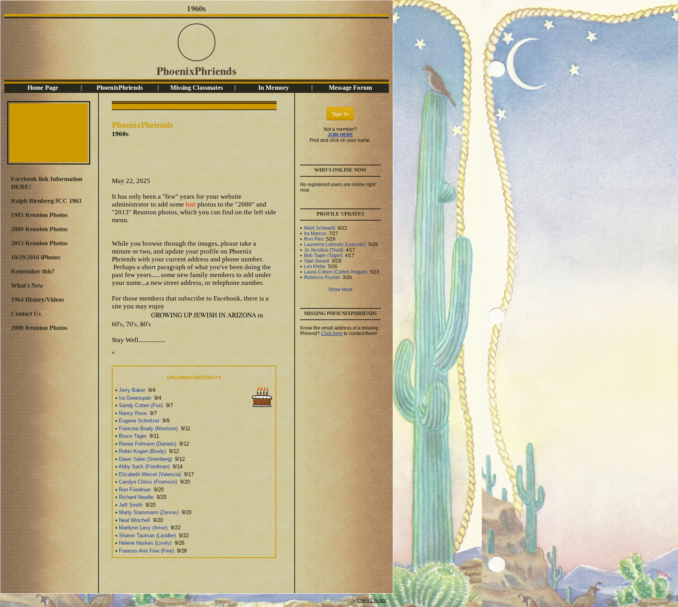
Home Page (42, 87)
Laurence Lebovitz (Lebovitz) (335, 244)
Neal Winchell (134, 520)
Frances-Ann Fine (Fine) (146, 551)
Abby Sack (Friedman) (144, 466)
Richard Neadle (136, 497)
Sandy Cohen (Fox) (141, 405)
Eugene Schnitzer (139, 421)
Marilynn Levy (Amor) (143, 528)
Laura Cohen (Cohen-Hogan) (335, 272)
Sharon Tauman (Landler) (147, 535)
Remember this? (33, 271)
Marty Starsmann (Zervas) (149, 512)
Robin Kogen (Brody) (142, 451)
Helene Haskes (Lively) (145, 543)
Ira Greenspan (135, 398)
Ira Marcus (315, 233)
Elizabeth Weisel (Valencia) (150, 474)
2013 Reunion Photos (39, 243)
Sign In (340, 114)
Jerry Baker (132, 390)
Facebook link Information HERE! (46, 183)
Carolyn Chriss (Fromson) (148, 482)
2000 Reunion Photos (39, 229)
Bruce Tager (132, 436)
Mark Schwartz (319, 228)
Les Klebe (315, 266)
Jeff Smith (130, 505)
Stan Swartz (317, 261)
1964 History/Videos (37, 299)
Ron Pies (314, 239)
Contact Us (26, 313)
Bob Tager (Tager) (323, 255)
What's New (27, 285)
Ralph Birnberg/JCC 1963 (46, 201)
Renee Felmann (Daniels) (147, 444)
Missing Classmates (196, 87)
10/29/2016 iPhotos (35, 257)
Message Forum (350, 87)
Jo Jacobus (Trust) (323, 250)
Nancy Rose (133, 413)
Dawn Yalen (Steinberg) (145, 459)
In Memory (273, 87)
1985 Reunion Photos (39, 215)
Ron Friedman (135, 490)
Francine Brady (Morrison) (148, 428)
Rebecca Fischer (322, 277)
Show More (340, 289)
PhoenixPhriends (120, 87)
